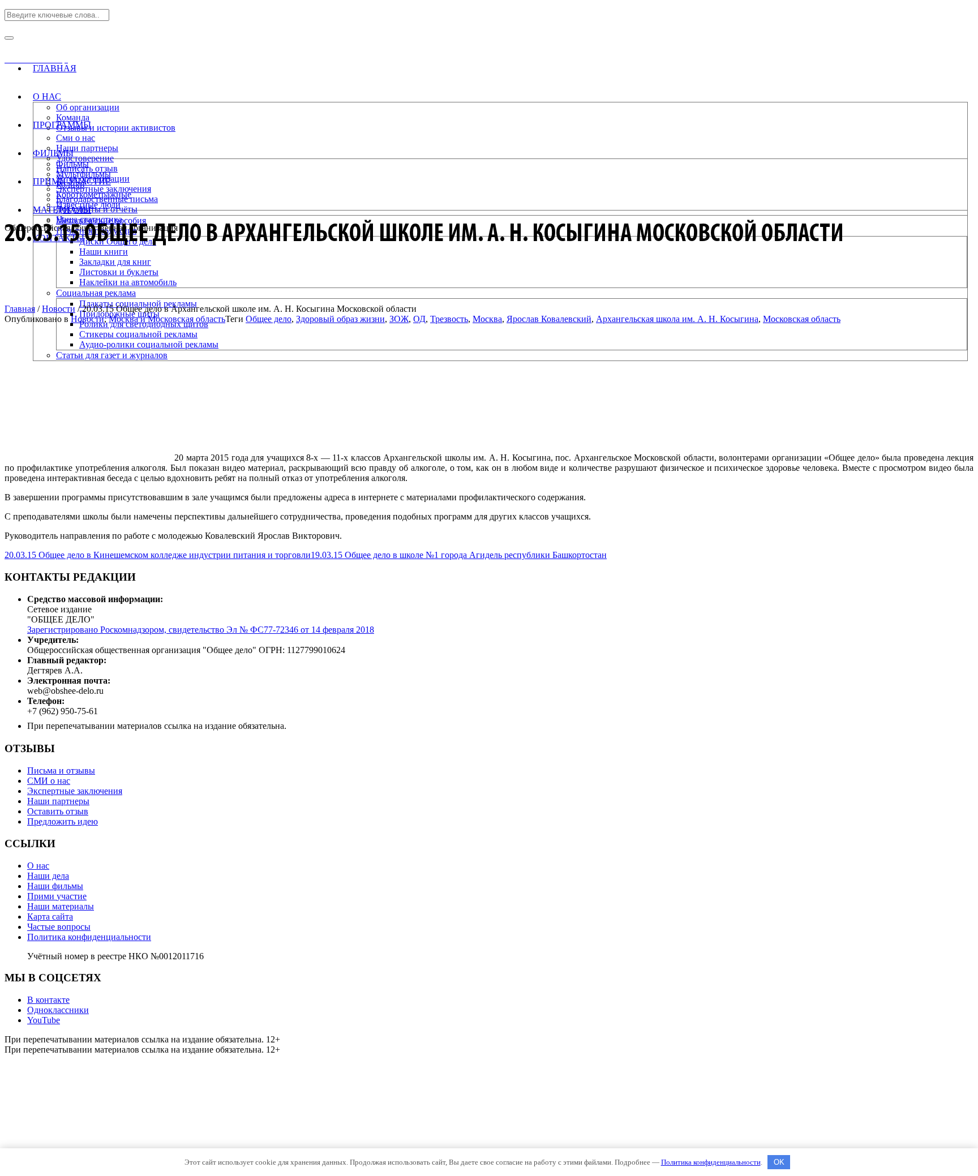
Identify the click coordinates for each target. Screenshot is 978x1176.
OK (779, 1162)
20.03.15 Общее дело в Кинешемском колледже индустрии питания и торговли (158, 555)
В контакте (48, 1000)
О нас (38, 865)
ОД (419, 319)
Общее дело (268, 319)
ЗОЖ (399, 319)
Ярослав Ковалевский (549, 319)
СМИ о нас (48, 781)
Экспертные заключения (74, 791)
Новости (58, 309)
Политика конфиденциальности (89, 937)
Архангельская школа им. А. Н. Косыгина (677, 319)
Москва (487, 319)
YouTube (43, 1020)
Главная (20, 309)
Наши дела (48, 876)
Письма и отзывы (61, 770)
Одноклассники (58, 1010)
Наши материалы (60, 906)
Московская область (801, 319)
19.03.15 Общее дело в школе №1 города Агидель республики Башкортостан (459, 555)
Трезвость (449, 319)
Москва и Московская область (167, 319)
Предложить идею (62, 821)
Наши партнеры (58, 801)
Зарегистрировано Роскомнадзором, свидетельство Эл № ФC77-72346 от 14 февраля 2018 (200, 629)
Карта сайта (50, 916)
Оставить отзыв (57, 811)
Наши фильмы (55, 886)
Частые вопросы (59, 927)
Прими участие (57, 896)
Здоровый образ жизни (340, 319)
